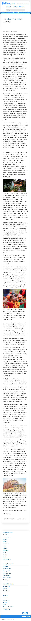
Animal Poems (7, 568)
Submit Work (17, 12)
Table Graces (6, 586)
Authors (2, 12)
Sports (5, 557)
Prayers (21, 6)
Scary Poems (6, 575)
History (5, 548)
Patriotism (6, 580)
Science (5, 554)
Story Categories (8, 532)
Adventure (5, 535)
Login (29, 12)
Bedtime (5, 588)
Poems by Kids (7, 573)
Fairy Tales (6, 543)
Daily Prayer (6, 591)
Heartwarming (6, 559)
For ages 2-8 (6, 571)
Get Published (9, 12)
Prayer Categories (8, 584)
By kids (5, 539)
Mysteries (5, 550)
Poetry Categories (8, 564)
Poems (15, 6)
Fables (5, 541)
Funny (4, 546)
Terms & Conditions (8, 607)
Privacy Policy (6, 609)
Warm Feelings (7, 577)
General (5, 595)
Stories (9, 6)
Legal (4, 604)
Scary (4, 552)
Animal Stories (7, 537)
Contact (23, 12)
